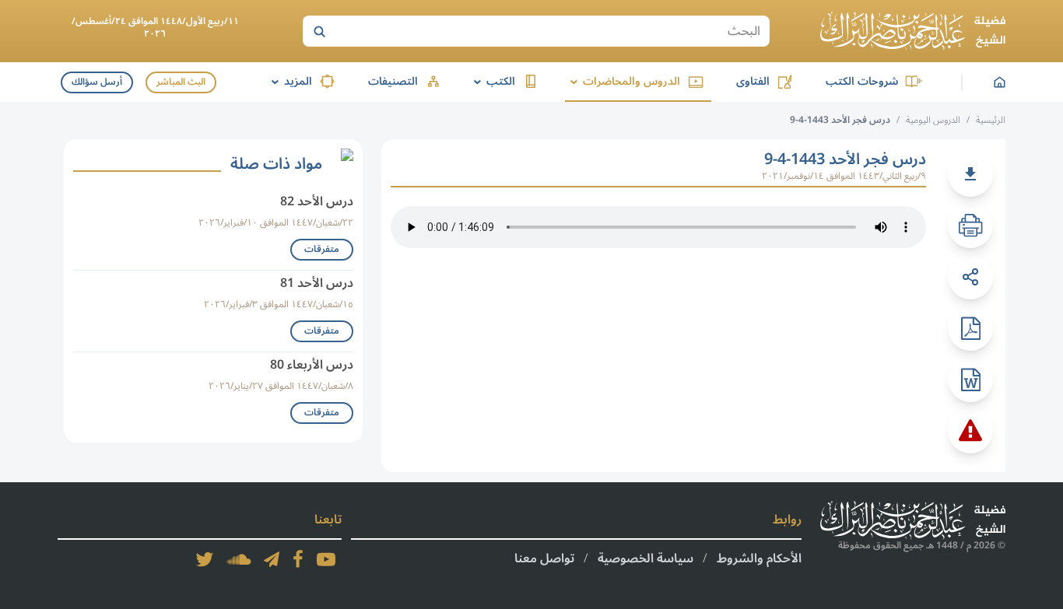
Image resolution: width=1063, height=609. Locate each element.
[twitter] (204, 559)
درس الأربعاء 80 (311, 364)
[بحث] (319, 31)
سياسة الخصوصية (645, 558)
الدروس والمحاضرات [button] (622, 81)
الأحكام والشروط (759, 558)
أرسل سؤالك (97, 82)
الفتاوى (753, 81)
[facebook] (298, 559)
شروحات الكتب (862, 81)
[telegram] (271, 559)
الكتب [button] (491, 81)
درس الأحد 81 (316, 283)
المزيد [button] (289, 81)
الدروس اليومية (933, 120)
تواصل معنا (544, 558)
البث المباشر (180, 82)
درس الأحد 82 (316, 201)
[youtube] (326, 559)
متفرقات (321, 249)
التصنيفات (393, 81)
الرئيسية (990, 120)
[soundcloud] (238, 559)
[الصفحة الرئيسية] (912, 31)
